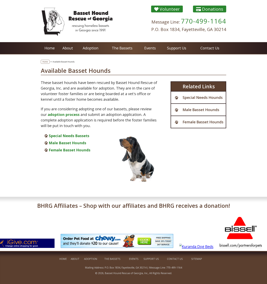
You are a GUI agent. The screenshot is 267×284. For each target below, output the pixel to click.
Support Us (176, 48)
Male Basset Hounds (67, 142)
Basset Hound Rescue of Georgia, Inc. (126, 273)
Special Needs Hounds (203, 97)
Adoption (90, 48)
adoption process (64, 114)
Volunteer (169, 9)
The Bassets (122, 48)
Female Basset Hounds (69, 149)
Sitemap (196, 259)
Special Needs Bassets (69, 135)
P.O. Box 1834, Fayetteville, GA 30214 (188, 29)
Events (150, 48)
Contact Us (209, 48)
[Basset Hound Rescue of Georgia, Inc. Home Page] (78, 21)
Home (49, 48)
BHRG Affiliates (133, 205)
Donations (212, 9)
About (67, 48)
